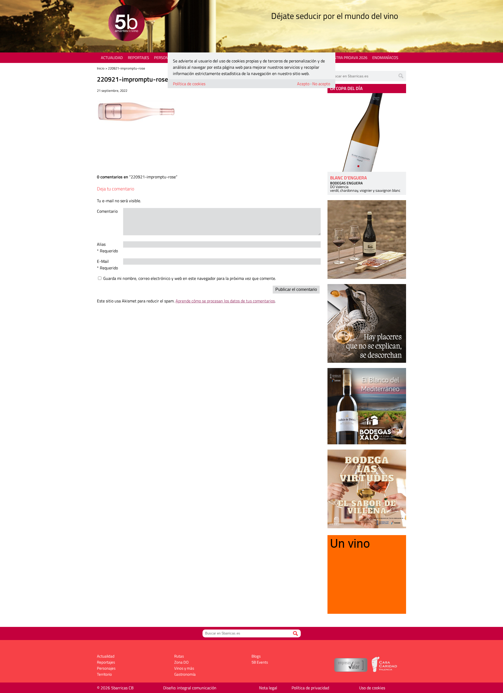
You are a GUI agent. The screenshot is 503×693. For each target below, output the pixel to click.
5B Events (260, 662)
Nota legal (268, 688)
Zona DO (181, 662)
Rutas (179, 656)
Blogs (256, 656)
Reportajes (138, 58)
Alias (101, 244)
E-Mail (103, 261)
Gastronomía (185, 674)
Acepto (303, 84)
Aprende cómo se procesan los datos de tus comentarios (225, 301)
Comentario (107, 211)
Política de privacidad (310, 688)
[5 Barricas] (126, 24)
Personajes (165, 58)
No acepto (321, 84)
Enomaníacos (385, 58)
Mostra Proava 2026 (347, 58)
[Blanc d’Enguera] (366, 132)
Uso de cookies (372, 688)
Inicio (101, 68)
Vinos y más (184, 668)
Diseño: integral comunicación (189, 688)
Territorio (104, 674)
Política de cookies (189, 84)
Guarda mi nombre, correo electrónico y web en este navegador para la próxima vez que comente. (189, 278)
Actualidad (112, 58)
